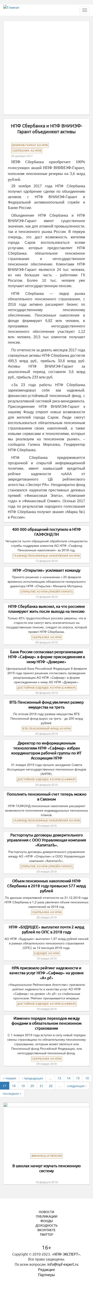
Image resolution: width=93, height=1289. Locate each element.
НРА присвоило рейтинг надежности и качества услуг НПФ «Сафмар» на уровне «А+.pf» (46, 973)
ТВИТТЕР (46, 1234)
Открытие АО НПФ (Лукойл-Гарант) (46, 591)
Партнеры (46, 1275)
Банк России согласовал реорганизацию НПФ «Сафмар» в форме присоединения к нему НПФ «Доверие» (46, 657)
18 (14, 1085)
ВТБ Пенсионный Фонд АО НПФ (46, 728)
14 (68, 1078)
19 (23, 1085)
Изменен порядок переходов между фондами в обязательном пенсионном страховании (46, 1023)
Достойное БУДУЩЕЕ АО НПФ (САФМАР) (46, 687)
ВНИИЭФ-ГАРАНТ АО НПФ (30, 145)
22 (51, 1085)
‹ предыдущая (32, 1078)
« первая (9, 1078)
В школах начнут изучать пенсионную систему (46, 1168)
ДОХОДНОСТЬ (46, 1225)
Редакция (46, 1270)
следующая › (76, 1085)
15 (78, 1078)
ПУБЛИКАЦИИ (46, 1216)
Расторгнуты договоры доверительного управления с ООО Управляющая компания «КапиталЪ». (46, 840)
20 (32, 1085)
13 (59, 1078)
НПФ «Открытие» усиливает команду (46, 570)
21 (41, 1085)
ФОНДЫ (46, 1221)
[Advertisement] (46, 67)
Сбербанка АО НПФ (26, 150)
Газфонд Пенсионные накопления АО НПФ (46, 555)
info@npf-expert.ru (62, 1264)
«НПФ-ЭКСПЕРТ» (66, 1254)
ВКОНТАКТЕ (46, 1230)
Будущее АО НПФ (46, 953)
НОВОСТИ (46, 1212)
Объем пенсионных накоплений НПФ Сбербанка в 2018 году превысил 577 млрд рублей (46, 886)
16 (87, 1078)
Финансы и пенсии (46, 1156)
